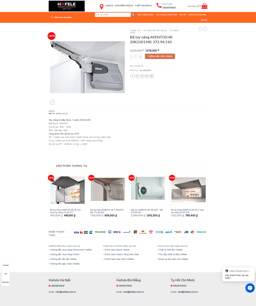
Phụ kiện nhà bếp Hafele (155, 30)
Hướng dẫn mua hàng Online (64, 254)
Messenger (5, 282)
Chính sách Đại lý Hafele (116, 249)
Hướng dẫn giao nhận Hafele (64, 263)
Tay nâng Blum (145, 70)
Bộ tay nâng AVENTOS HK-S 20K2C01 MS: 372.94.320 (107, 211)
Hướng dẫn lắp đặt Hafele (63, 259)
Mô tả (52, 113)
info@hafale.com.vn (66, 292)
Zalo (5, 274)
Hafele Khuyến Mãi (197, 15)
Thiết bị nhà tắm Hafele (170, 249)
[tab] (52, 113)
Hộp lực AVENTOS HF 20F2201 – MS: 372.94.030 (147, 211)
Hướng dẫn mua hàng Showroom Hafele (71, 249)
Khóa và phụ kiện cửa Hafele (173, 259)
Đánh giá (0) (61, 113)
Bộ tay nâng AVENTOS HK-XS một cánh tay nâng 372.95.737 (65, 211)
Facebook (6, 265)
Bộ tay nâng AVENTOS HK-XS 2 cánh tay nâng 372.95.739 (187, 211)
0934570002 (125, 285)
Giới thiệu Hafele (145, 15)
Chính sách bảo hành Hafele (119, 259)
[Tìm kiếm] (133, 14)
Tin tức (183, 15)
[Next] (207, 196)
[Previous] (49, 196)
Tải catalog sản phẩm (166, 15)
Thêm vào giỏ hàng (160, 56)
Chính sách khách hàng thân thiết (121, 254)
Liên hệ (204, 20)
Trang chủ (135, 30)
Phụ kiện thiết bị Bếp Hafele (173, 254)
